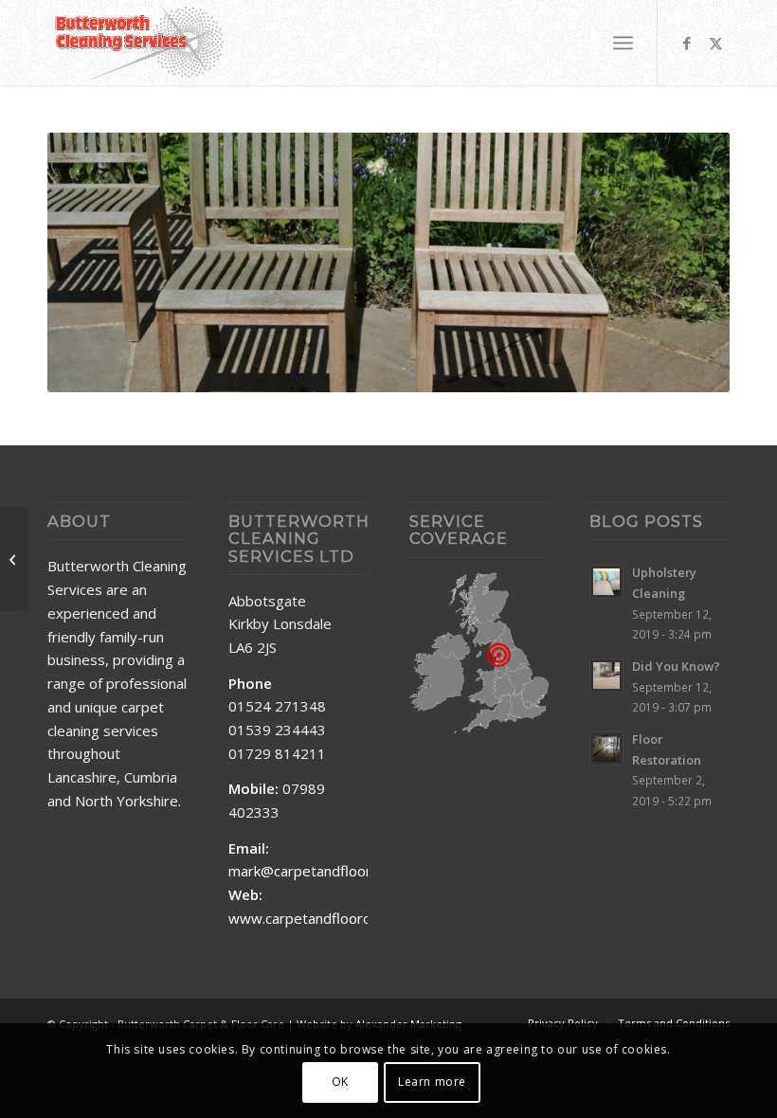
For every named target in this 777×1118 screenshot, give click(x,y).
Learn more (432, 1081)
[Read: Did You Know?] (606, 675)
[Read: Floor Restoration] (606, 748)
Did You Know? (676, 666)
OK (340, 1081)
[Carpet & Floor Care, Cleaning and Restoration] (139, 42)
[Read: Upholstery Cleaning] (606, 582)
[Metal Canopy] (14, 559)
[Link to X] (715, 42)
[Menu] (623, 42)
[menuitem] (623, 42)
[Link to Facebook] (687, 42)
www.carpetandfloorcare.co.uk (327, 918)
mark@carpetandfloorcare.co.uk (331, 870)
